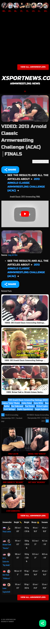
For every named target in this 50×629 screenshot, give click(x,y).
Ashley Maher (27, 402)
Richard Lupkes (42, 406)
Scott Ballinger (9, 409)
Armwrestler (7, 522)
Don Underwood (17, 406)
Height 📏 (18, 522)
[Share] (42, 623)
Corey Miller (38, 402)
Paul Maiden (29, 406)
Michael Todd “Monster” (7, 546)
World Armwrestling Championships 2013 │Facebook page (11, 417)
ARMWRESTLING (38, 161)
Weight (26, 522)
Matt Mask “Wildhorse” (6, 576)
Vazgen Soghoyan (41, 409)
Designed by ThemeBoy (7, 621)
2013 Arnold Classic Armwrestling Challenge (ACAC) (28, 399)
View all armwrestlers (33, 67)
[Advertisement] (25, 39)
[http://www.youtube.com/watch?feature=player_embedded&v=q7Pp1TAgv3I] (21, 241)
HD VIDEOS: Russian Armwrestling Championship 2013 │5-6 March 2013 (38, 417)
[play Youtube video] (25, 214)
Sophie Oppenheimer (25, 409)
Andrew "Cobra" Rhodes (11, 402)
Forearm (45, 522)
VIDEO (46, 161)
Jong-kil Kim (12, 254)
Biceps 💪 (35, 522)
